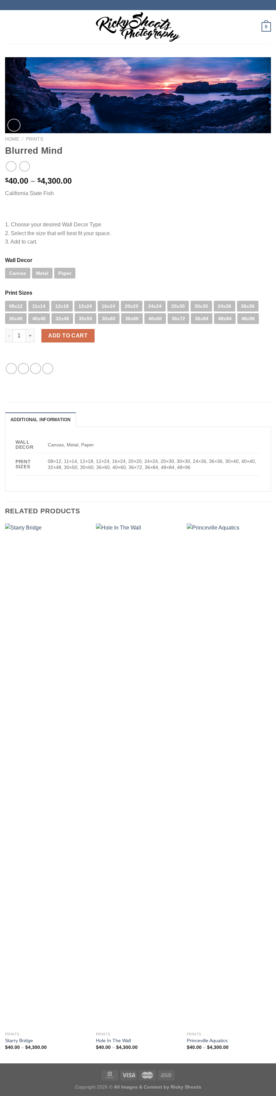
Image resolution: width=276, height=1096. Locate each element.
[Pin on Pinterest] (47, 368)
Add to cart (68, 335)
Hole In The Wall (113, 1040)
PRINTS (34, 139)
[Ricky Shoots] (138, 27)
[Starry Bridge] (47, 775)
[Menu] (9, 27)
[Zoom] (14, 125)
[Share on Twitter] (23, 368)
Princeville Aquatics (207, 1040)
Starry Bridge (19, 1040)
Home (12, 139)
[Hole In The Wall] (138, 775)
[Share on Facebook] (11, 368)
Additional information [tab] (40, 419)
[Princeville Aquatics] (229, 775)
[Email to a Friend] (35, 368)
